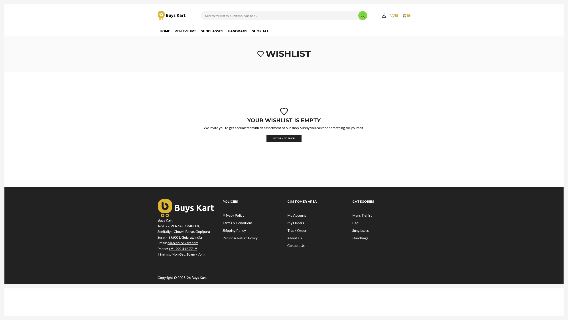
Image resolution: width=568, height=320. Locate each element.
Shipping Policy (234, 230)
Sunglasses (212, 31)
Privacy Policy (233, 215)
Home (165, 31)
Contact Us (296, 245)
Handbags (237, 31)
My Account (296, 215)
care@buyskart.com (183, 243)
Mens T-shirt (362, 215)
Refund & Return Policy (240, 238)
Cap (355, 223)
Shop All (260, 31)
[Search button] (362, 15)
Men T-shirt (185, 31)
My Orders (295, 223)
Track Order (296, 230)
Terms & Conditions (237, 223)
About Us (294, 238)
